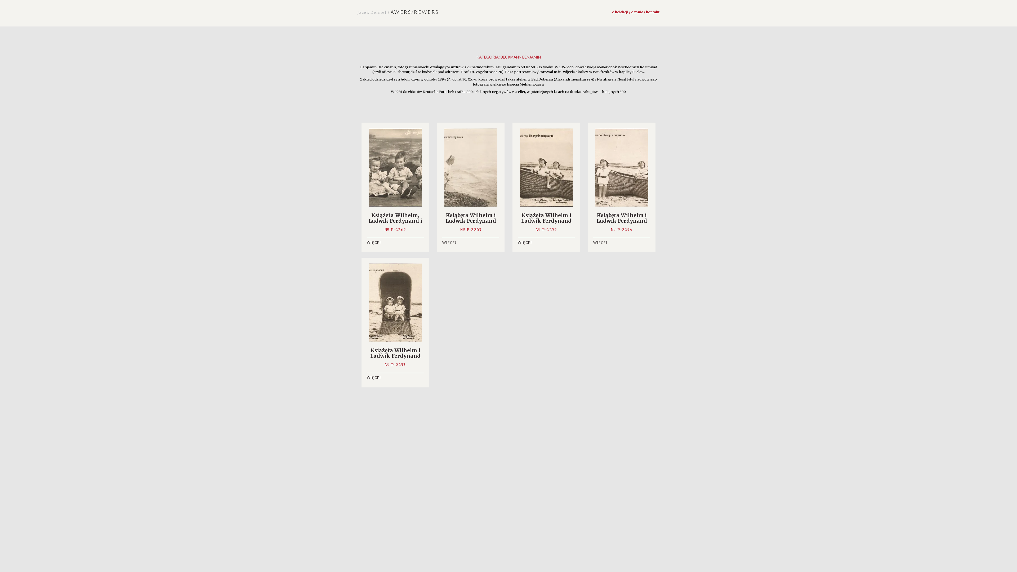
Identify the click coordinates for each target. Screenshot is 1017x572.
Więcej (374, 242)
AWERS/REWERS (398, 12)
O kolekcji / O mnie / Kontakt (635, 12)
